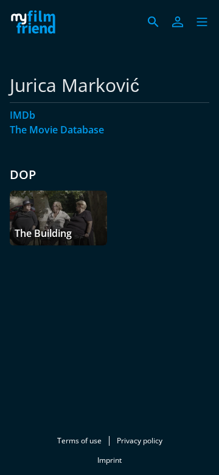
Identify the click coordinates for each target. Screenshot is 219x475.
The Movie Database (57, 129)
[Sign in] (177, 22)
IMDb (22, 115)
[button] (202, 22)
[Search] (153, 22)
